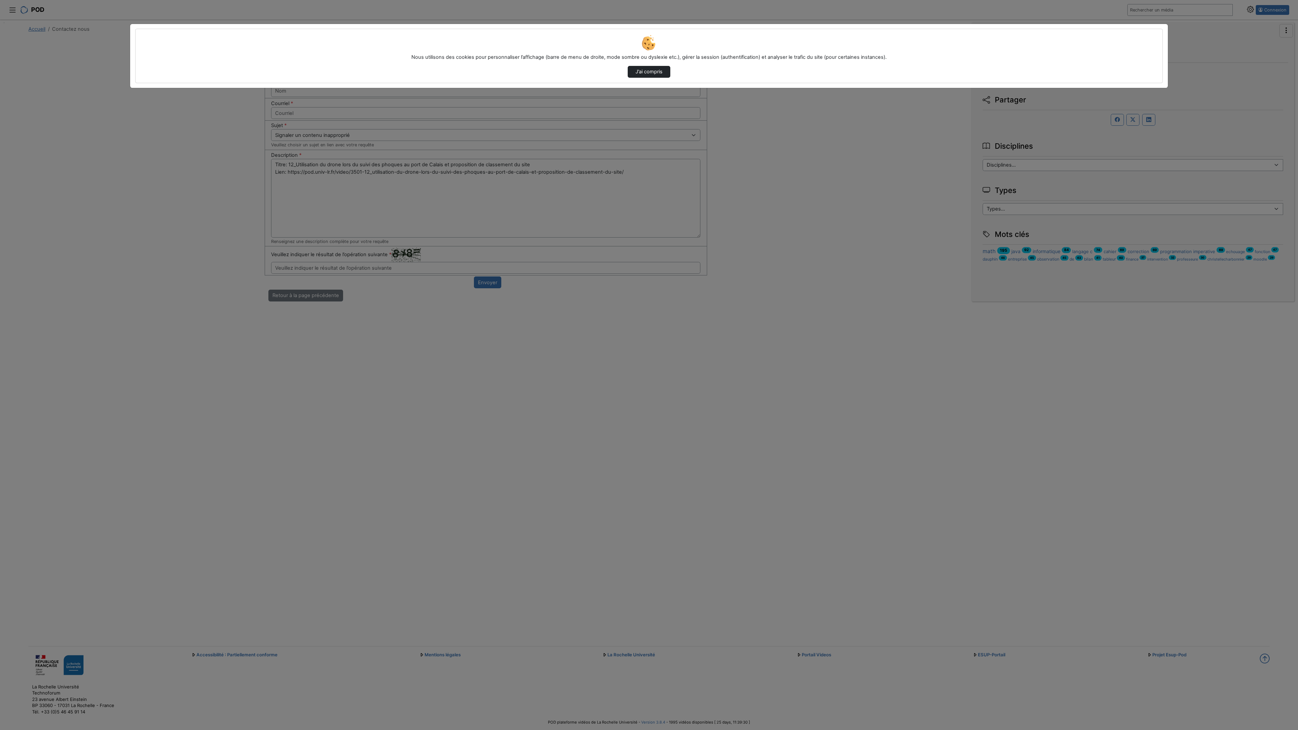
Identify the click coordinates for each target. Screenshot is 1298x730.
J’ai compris (649, 72)
